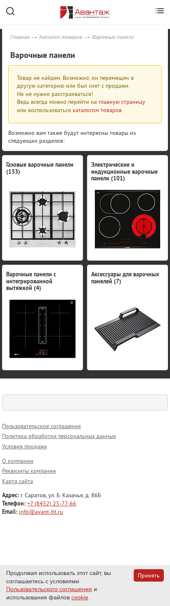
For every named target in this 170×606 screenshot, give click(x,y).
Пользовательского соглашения (49, 589)
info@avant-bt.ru (41, 511)
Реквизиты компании (29, 470)
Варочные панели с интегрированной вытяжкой (31, 281)
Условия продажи (24, 446)
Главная (19, 37)
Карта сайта (17, 481)
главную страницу (122, 101)
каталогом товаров (97, 110)
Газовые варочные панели (39, 168)
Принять (149, 575)
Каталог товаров (60, 37)
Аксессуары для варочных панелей (125, 278)
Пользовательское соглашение (41, 426)
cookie (79, 597)
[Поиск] (159, 402)
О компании (17, 461)
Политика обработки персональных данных (59, 436)
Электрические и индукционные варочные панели (124, 171)
